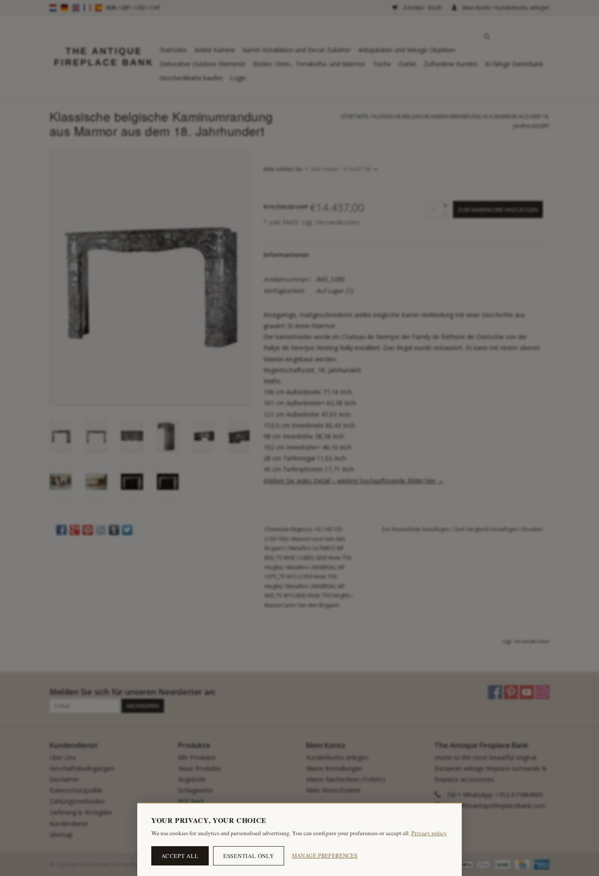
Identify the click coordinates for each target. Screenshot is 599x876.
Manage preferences (325, 855)
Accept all (180, 856)
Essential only (248, 856)
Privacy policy (429, 833)
